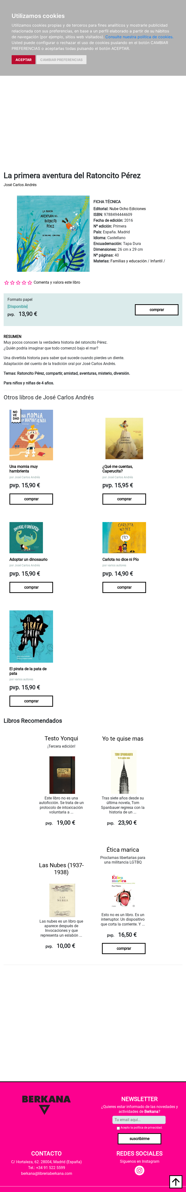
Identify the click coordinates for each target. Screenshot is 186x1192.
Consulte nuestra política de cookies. (139, 36)
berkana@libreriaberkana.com (46, 1173)
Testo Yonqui (61, 738)
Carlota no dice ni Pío (120, 559)
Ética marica (123, 849)
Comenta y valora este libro (57, 282)
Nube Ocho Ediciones (127, 208)
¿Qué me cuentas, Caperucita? (117, 468)
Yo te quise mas (122, 738)
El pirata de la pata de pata (27, 671)
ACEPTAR (23, 60)
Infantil (156, 261)
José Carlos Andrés (20, 184)
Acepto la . (142, 1127)
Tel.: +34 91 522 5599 (46, 1167)
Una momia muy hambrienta (23, 468)
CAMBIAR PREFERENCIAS (61, 60)
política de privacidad (148, 1127)
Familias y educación (128, 261)
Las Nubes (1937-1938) (61, 869)
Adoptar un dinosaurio (28, 559)
